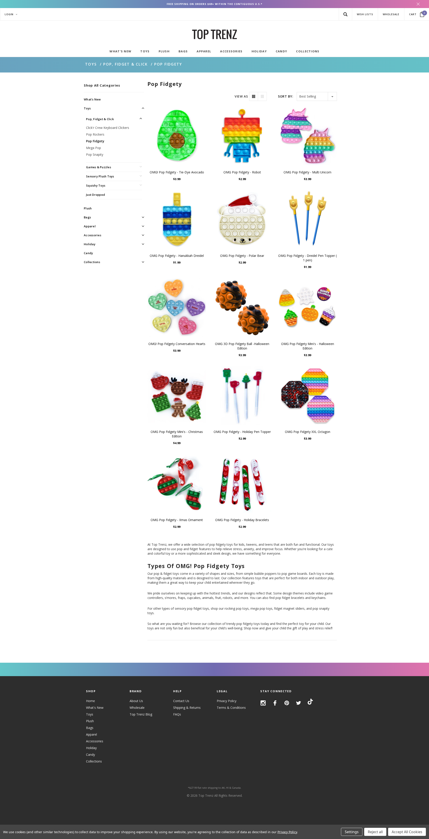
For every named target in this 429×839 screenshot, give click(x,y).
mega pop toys (261, 608)
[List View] (262, 96)
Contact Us (181, 701)
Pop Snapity (94, 154)
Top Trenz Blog (141, 714)
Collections (92, 262)
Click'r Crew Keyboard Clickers (107, 128)
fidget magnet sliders (289, 608)
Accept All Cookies (407, 831)
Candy (88, 253)
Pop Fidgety (168, 64)
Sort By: (285, 96)
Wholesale (137, 707)
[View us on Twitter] (298, 703)
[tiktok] (310, 702)
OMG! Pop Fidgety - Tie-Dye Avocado (177, 172)
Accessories (92, 235)
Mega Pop (93, 148)
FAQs (177, 714)
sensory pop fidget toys (192, 608)
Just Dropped (95, 195)
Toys (91, 64)
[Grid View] (253, 96)
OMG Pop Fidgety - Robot (242, 172)
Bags (87, 217)
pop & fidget (163, 573)
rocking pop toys (237, 608)
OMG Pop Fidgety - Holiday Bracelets (242, 520)
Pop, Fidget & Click (125, 64)
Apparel (90, 226)
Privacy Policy (226, 701)
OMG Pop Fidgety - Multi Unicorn (307, 172)
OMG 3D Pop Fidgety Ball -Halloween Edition (242, 346)
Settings (352, 831)
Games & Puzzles (98, 167)
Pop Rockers (95, 134)
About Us (136, 701)
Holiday (89, 244)
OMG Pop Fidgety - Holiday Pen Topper (242, 432)
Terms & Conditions (231, 707)
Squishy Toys (95, 185)
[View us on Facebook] (275, 703)
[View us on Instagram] (263, 703)
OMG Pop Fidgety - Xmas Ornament (177, 520)
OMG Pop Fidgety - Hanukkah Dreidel (177, 255)
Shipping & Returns (187, 707)
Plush (88, 208)
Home (90, 701)
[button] (345, 14)
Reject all (375, 831)
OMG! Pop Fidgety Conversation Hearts (176, 344)
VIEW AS (241, 96)
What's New (92, 99)
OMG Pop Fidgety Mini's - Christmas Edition (177, 434)
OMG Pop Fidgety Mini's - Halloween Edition (307, 346)
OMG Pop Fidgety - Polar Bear (242, 255)
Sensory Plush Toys (100, 176)
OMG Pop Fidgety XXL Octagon (307, 432)
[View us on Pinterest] (287, 703)
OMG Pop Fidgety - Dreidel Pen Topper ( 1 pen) (307, 257)
